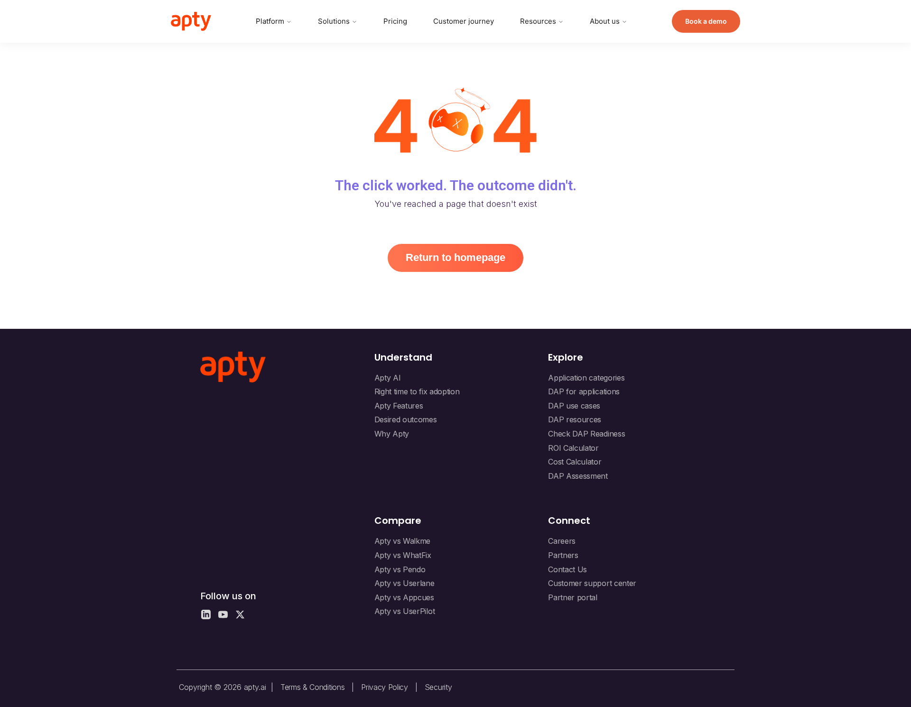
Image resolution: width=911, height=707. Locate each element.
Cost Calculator (574, 461)
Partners (563, 555)
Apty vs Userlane (404, 583)
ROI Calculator (573, 448)
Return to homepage (455, 257)
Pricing (395, 21)
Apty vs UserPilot (404, 611)
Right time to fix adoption (417, 391)
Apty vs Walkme (402, 541)
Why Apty (391, 433)
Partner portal (572, 597)
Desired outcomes (405, 419)
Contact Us (567, 569)
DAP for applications (584, 391)
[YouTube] (223, 614)
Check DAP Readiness (586, 433)
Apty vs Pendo (400, 569)
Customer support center (592, 583)
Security (438, 687)
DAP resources (574, 419)
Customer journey (463, 21)
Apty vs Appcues (404, 597)
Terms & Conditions (312, 687)
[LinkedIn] (206, 614)
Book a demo (706, 21)
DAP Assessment (578, 476)
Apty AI (387, 377)
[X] (240, 614)
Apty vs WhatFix (402, 555)
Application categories (586, 377)
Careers (562, 541)
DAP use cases (574, 405)
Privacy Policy (384, 687)
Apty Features (398, 405)
